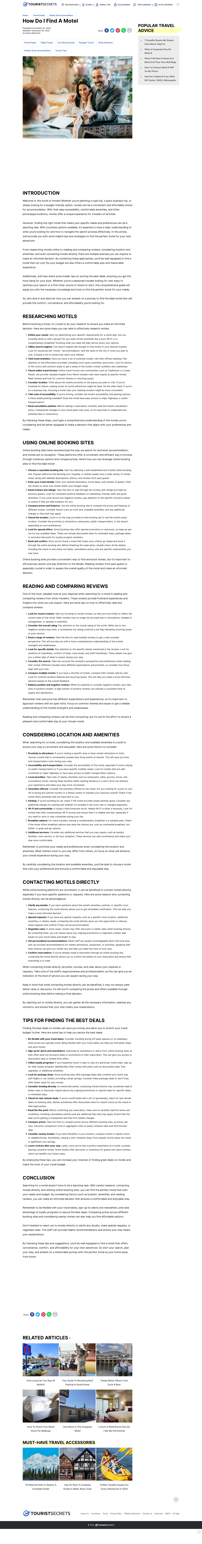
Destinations (71, 5)
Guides (88, 5)
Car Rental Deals (66, 42)
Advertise (158, 1513)
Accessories (124, 5)
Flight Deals (47, 42)
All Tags (176, 1513)
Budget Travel (86, 42)
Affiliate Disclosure (132, 1513)
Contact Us (147, 1513)
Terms (105, 1513)
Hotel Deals (30, 42)
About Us (85, 1513)
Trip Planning (144, 5)
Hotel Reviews (165, 5)
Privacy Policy (116, 1513)
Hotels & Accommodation (37, 50)
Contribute (95, 1513)
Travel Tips (104, 5)
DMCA (167, 1513)
